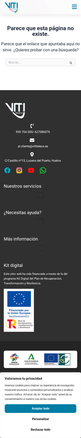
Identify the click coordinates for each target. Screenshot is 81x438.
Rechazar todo (40, 429)
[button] (40, 195)
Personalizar (40, 419)
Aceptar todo (40, 408)
